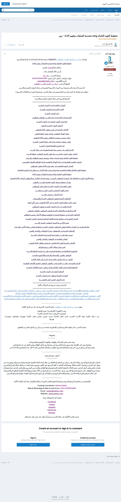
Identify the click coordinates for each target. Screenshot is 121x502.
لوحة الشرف (74, 15)
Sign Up (5, 4)
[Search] (3, 10)
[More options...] (5, 54)
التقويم (109, 15)
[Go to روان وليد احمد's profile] (116, 45)
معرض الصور (100, 15)
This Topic (11, 10)
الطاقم (92, 15)
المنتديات (116, 15)
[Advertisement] (85, 27)
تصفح (116, 10)
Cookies (54, 497)
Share (21, 45)
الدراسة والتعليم (98, 46)
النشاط (110, 10)
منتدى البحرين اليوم (111, 4)
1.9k (109, 73)
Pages (102, 10)
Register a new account (88, 444)
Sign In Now (33, 444)
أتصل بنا (61, 497)
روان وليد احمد (107, 44)
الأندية (85, 10)
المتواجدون (84, 15)
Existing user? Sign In (19, 4)
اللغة (67, 497)
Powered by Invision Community (60, 499)
